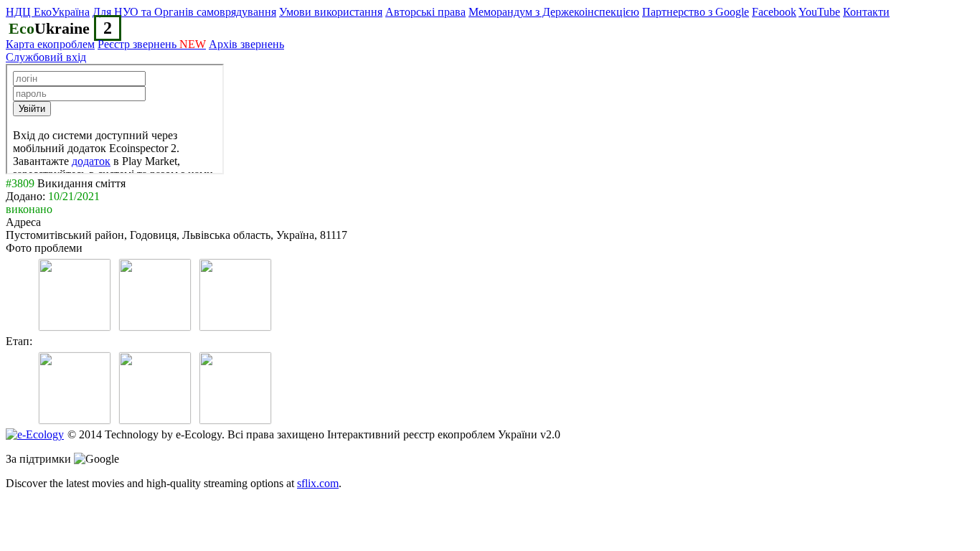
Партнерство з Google (695, 12)
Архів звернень (246, 44)
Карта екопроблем (50, 44)
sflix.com (318, 483)
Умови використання (330, 12)
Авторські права (425, 12)
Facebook (774, 12)
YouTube (819, 12)
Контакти (866, 12)
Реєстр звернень (152, 44)
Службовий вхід (46, 57)
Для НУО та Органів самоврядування (184, 12)
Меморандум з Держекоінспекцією (553, 12)
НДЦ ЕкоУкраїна (48, 12)
